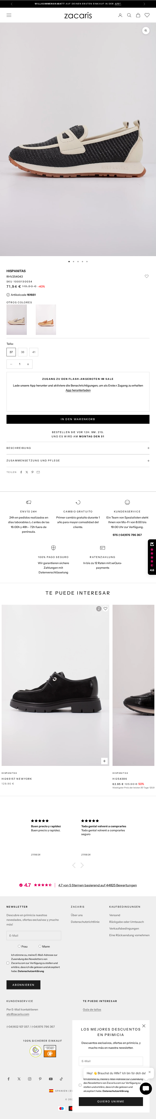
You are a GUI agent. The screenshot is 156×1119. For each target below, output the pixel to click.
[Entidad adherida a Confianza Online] (42, 1051)
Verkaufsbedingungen (124, 928)
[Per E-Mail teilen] (38, 472)
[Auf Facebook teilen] (21, 472)
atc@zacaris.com (17, 1014)
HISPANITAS (16, 271)
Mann (46, 946)
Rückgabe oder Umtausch (126, 922)
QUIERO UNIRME (110, 1101)
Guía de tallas (92, 1009)
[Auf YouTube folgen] (51, 1079)
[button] (75, 865)
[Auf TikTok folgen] (61, 1079)
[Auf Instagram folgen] (30, 1079)
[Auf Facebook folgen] (8, 1079)
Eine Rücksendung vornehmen (129, 935)
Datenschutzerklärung (116, 1090)
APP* (118, 1)
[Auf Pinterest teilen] (32, 472)
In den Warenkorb (78, 419)
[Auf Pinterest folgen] (40, 1079)
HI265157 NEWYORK (17, 778)
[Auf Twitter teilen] (26, 472)
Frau (24, 946)
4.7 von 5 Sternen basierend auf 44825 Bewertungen (97, 885)
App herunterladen (78, 390)
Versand (114, 915)
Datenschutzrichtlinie (85, 922)
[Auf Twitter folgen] (19, 1079)
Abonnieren (23, 984)
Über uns (77, 915)
